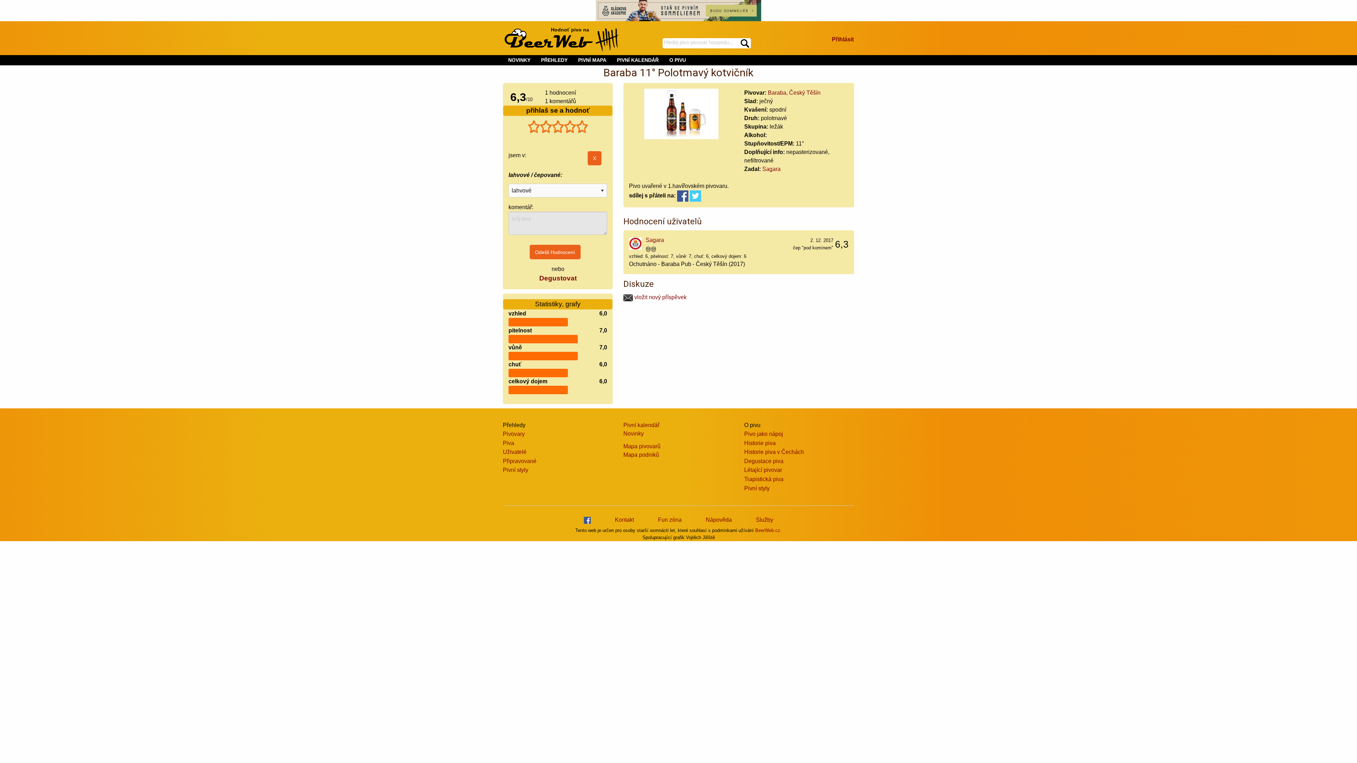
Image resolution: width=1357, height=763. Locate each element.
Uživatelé (515, 452)
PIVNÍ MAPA (592, 60)
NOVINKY (519, 60)
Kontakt (624, 520)
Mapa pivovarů (641, 446)
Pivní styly (515, 470)
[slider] (558, 127)
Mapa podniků (641, 455)
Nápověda (719, 520)
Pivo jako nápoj (763, 434)
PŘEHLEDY (554, 60)
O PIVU (677, 60)
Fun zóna (670, 520)
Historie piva (760, 443)
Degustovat (558, 278)
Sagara (771, 169)
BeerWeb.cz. (768, 530)
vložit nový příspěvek (660, 297)
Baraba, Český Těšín (794, 93)
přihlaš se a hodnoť (558, 110)
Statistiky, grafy (558, 304)
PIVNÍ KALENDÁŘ (638, 60)
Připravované (519, 461)
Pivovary (514, 434)
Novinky (633, 434)
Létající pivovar (763, 470)
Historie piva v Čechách (774, 452)
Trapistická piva (763, 479)
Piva (508, 443)
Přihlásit (843, 39)
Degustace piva (763, 461)
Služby (764, 520)
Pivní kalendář (641, 425)
